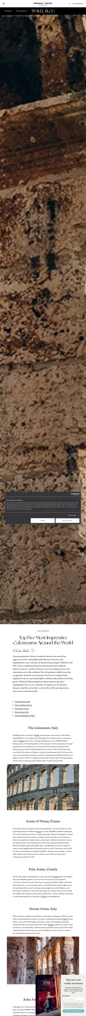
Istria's (44, 896)
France (39, 831)
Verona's (51, 925)
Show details (72, 515)
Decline (43, 520)
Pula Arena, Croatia (22, 709)
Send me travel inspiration (73, 1011)
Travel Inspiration (43, 631)
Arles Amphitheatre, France (25, 716)
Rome (37, 735)
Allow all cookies (67, 520)
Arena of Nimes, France (23, 705)
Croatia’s (56, 877)
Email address (66, 995)
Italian (21, 741)
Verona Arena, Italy (22, 712)
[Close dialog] (83, 976)
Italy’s (65, 919)
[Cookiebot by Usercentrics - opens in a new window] (72, 494)
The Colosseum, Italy (22, 702)
